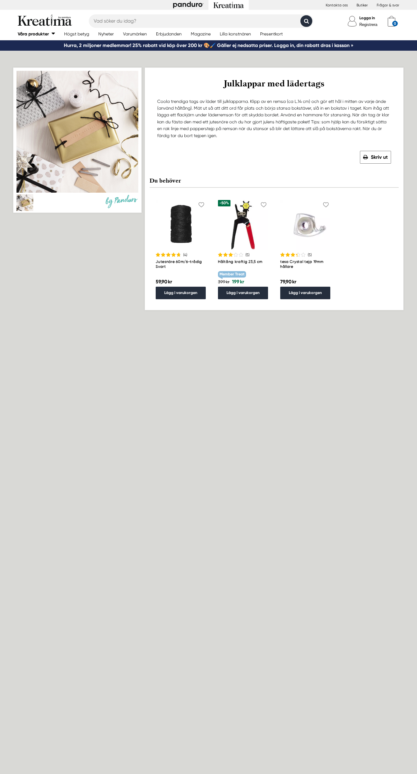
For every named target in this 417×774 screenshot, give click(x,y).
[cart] (391, 21)
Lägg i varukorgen (180, 292)
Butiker (362, 5)
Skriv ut (379, 157)
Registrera (368, 24)
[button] (36, 34)
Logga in (367, 18)
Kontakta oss (337, 5)
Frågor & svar (388, 5)
